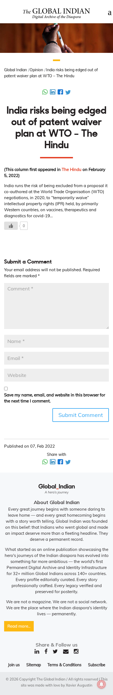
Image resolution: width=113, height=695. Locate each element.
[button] (56, 60)
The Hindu (71, 169)
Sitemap (33, 664)
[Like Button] (11, 226)
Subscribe (96, 664)
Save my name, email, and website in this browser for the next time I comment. (54, 398)
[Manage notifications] (101, 684)
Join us (14, 664)
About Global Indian (57, 502)
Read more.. (18, 626)
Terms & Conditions (64, 664)
